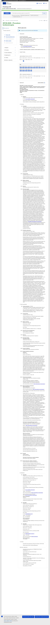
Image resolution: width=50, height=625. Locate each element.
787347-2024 (35, 30)
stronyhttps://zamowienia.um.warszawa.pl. (35, 221)
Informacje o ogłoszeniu (8, 60)
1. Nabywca (6, 47)
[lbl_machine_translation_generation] (31, 74)
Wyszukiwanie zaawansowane (25, 15)
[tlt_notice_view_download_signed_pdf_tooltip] (23, 61)
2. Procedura (6, 50)
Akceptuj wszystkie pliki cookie (28, 616)
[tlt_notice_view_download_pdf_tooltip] (20, 67)
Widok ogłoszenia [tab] (6, 28)
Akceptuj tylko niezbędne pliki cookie (41, 616)
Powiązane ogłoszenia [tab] (6, 30)
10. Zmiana (6, 57)
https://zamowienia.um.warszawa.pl (39, 383)
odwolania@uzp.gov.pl (29, 513)
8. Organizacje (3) (7, 55)
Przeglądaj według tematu (16, 16)
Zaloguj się (40, 3)
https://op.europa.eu (34, 536)
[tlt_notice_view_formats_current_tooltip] (44, 82)
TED (3, 20)
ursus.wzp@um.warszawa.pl (27, 46)
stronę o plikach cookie (8, 620)
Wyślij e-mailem (8, 40)
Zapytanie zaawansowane (34, 15)
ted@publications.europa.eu (29, 533)
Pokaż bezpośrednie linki (10, 36)
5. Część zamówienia (8, 52)
